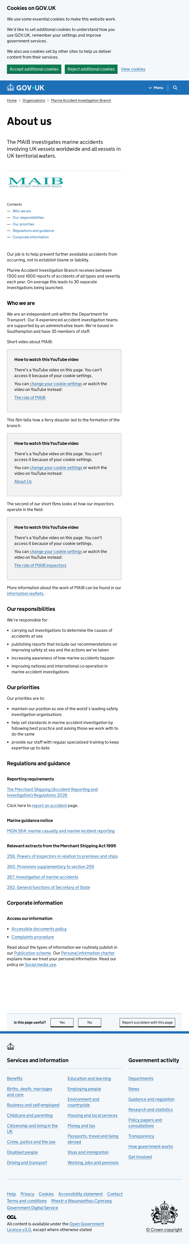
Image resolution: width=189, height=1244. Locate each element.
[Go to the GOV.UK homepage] (25, 87)
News (133, 1088)
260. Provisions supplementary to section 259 (50, 866)
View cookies (133, 69)
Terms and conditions (27, 1200)
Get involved (140, 1156)
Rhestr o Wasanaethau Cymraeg (81, 1200)
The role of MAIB (29, 397)
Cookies (46, 1194)
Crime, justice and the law (31, 1141)
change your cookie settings (56, 383)
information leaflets (25, 593)
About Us (23, 481)
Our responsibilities (28, 217)
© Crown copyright (164, 1229)
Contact (115, 1194)
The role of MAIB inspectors (40, 565)
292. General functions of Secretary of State (48, 887)
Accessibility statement (80, 1194)
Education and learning (89, 1078)
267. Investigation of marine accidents (42, 877)
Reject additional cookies (91, 69)
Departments (141, 1078)
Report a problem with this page (147, 1022)
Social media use (40, 964)
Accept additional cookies (34, 69)
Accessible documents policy (39, 928)
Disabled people (22, 1152)
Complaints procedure (33, 937)
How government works (150, 1146)
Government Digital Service (32, 1207)
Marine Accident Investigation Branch (81, 100)
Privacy (27, 1194)
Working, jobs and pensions (93, 1162)
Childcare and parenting (30, 1115)
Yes (66, 1022)
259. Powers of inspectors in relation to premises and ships (62, 856)
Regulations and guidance (33, 230)
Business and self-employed (33, 1105)
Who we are (22, 211)
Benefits (15, 1078)
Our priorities (23, 224)
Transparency (141, 1136)
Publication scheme (32, 953)
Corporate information (31, 237)
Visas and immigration (88, 1152)
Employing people (84, 1088)
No (94, 1022)
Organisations (34, 100)
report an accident (49, 805)
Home (12, 100)
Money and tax (81, 1125)
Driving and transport (27, 1162)
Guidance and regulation (151, 1099)
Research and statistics (150, 1109)
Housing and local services (93, 1115)
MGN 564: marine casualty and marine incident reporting (61, 830)
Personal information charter (88, 953)
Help (11, 1194)
